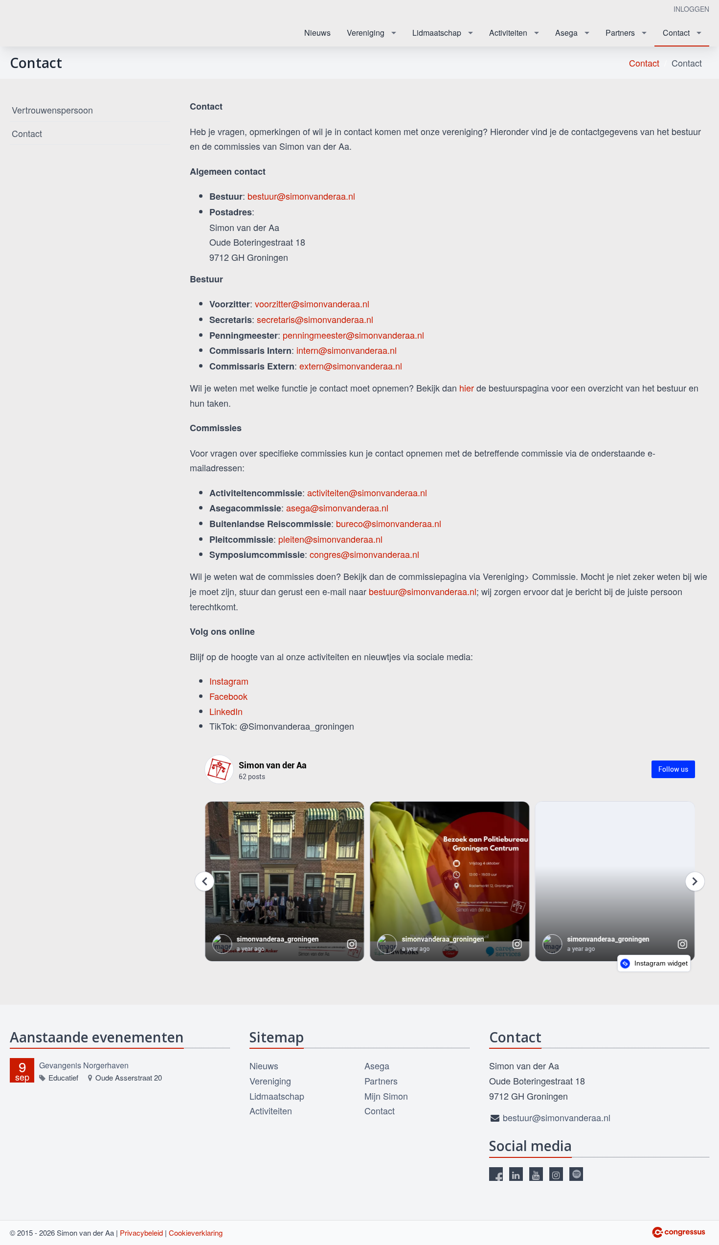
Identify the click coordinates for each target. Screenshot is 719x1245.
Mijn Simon (386, 1095)
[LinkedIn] (516, 1174)
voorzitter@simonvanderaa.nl (312, 303)
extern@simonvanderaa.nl (350, 365)
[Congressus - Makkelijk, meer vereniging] (678, 1232)
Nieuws (317, 32)
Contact (676, 32)
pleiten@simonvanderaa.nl (330, 538)
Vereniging (365, 32)
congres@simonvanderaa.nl (364, 554)
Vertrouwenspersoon (52, 109)
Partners (620, 32)
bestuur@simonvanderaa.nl (301, 195)
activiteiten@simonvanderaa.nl (367, 492)
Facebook (228, 696)
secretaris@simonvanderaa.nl (315, 319)
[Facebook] (496, 1174)
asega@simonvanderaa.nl (337, 507)
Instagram (228, 680)
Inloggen (691, 9)
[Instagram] (556, 1174)
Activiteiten (508, 32)
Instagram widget (660, 963)
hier (466, 387)
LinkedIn (226, 711)
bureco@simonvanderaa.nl (388, 523)
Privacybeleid (141, 1232)
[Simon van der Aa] (59, 23)
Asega (566, 32)
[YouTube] (536, 1174)
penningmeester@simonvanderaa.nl (353, 334)
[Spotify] (576, 1174)
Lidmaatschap (436, 32)
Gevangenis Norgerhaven (84, 1065)
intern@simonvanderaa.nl (346, 350)
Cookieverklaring (196, 1232)
